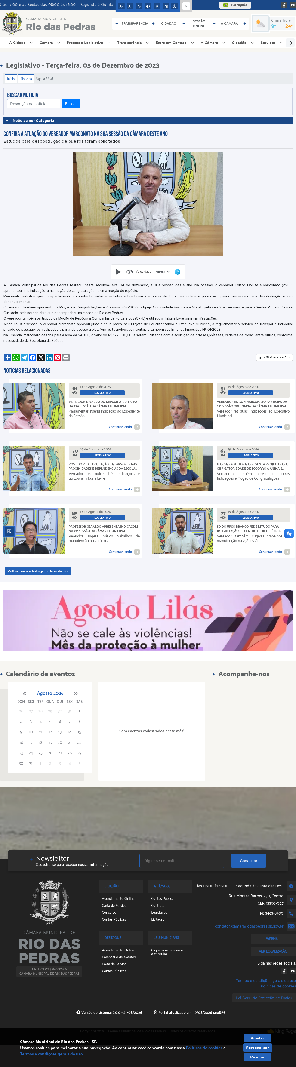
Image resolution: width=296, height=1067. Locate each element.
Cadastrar (248, 860)
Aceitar (257, 1038)
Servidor (268, 42)
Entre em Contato (171, 42)
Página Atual (44, 78)
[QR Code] (9, 531)
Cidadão (239, 42)
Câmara (46, 42)
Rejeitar (257, 1057)
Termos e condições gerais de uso (266, 980)
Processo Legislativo (85, 42)
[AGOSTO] (148, 620)
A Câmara (209, 42)
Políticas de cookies (278, 986)
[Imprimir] (66, 357)
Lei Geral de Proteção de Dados (264, 998)
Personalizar (257, 1047)
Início (11, 78)
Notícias (26, 78)
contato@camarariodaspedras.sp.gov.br (249, 926)
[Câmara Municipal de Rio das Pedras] (49, 902)
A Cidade (17, 42)
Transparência (129, 42)
